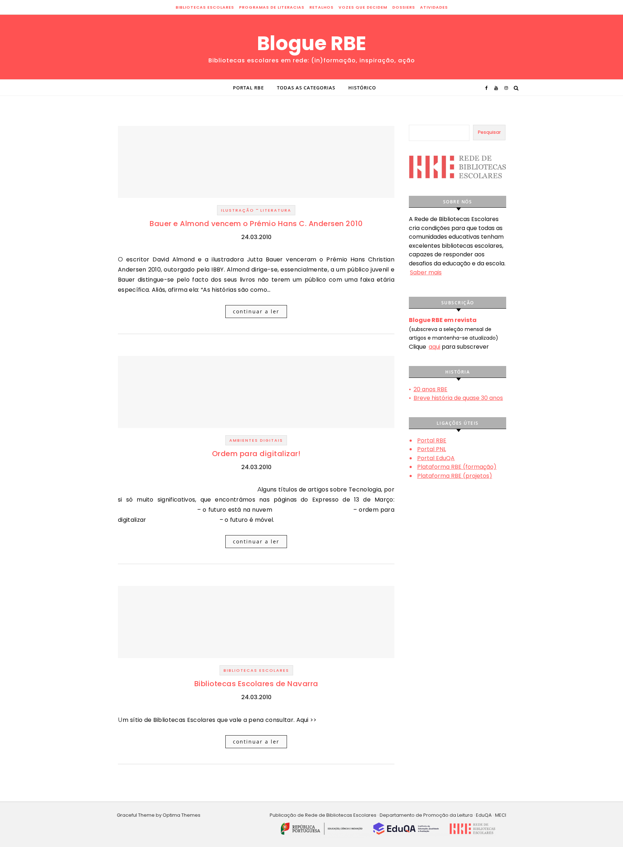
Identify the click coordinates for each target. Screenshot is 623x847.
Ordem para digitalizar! (256, 454)
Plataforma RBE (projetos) (454, 476)
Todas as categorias (306, 87)
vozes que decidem (363, 7)
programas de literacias (271, 7)
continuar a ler (256, 311)
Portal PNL (431, 449)
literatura (275, 210)
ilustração (237, 210)
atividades (434, 7)
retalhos (321, 7)
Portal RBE (248, 87)
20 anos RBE (430, 389)
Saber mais (426, 272)
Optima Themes (181, 815)
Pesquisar (489, 132)
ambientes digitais (256, 440)
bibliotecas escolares (205, 7)
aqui (434, 347)
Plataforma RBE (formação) (456, 467)
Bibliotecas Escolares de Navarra (256, 684)
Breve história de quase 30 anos (458, 398)
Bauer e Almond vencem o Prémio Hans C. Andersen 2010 (256, 224)
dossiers (403, 7)
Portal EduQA (436, 458)
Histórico (362, 87)
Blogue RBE (311, 43)
